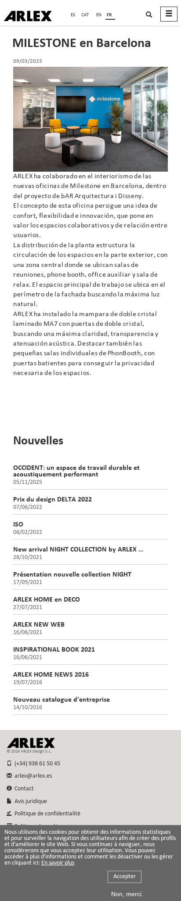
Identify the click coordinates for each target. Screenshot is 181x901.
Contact (23, 789)
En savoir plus (57, 863)
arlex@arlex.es (32, 776)
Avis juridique (29, 801)
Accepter (124, 876)
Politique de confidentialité (46, 814)
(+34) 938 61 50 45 (36, 763)
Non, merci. (127, 893)
